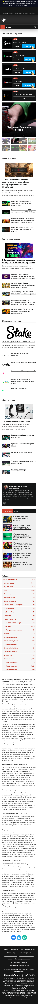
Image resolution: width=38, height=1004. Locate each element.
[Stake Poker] (7, 43)
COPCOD (27, 72)
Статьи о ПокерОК (19, 651)
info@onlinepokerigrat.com (21, 5)
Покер (19, 590)
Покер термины (20, 666)
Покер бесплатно (19, 619)
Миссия (10, 959)
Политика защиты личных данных (19, 965)
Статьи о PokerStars (19, 648)
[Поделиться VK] (13, 937)
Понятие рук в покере (18, 470)
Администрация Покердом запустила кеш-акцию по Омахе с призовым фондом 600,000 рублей (23, 276)
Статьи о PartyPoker (19, 641)
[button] (15, 136)
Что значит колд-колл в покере (16, 421)
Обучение (19, 615)
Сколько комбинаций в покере (21, 452)
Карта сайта (14, 949)
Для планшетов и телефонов (19, 605)
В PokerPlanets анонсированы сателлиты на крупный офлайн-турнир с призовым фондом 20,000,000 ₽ (16, 183)
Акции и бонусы (13, 13)
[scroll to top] (19, 1002)
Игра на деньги (19, 608)
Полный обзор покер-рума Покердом (20, 354)
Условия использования (26, 956)
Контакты (6, 949)
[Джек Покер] (7, 82)
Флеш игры (19, 655)
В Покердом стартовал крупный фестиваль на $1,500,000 (20, 518)
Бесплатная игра (19, 594)
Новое (16, 511)
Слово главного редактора (19, 962)
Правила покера (20, 669)
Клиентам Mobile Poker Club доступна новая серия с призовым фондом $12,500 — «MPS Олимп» (23, 302)
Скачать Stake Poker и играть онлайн (18, 342)
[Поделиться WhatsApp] (24, 937)
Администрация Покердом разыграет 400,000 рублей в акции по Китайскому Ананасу (23, 285)
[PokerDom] (7, 56)
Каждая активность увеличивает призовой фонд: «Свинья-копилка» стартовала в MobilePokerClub (23, 220)
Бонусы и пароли (19, 597)
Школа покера (19, 659)
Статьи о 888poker (19, 637)
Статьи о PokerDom (19, 644)
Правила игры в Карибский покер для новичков (22, 436)
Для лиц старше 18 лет (27, 949)
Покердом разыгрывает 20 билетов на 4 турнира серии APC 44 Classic (23, 211)
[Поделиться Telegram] (19, 937)
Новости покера (19, 583)
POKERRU (27, 46)
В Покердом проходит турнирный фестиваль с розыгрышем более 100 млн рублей (22, 536)
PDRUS (28, 59)
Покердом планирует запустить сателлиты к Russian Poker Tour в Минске (22, 229)
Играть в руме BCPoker (19, 388)
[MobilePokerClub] (7, 95)
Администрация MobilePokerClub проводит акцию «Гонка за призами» (23, 293)
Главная (5, 13)
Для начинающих (19, 601)
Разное (19, 633)
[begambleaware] (12, 975)
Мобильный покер (30, 13)
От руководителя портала (22, 959)
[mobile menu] (3, 27)
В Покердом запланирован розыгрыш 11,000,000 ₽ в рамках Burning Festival (18, 261)
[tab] (7, 511)
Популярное (7, 511)
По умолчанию (19, 586)
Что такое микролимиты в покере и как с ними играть (23, 462)
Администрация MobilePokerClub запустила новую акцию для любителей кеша (22, 311)
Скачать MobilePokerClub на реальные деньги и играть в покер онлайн (22, 381)
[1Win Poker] (7, 69)
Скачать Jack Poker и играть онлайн (23, 371)
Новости (21, 13)
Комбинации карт (20, 662)
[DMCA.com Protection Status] (19, 971)
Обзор (17, 46)
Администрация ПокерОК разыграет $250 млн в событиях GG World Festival (22, 527)
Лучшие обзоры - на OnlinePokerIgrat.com (19, 953)
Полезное (19, 626)
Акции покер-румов (19, 579)
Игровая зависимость (10, 956)
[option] (19, 119)
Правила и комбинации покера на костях (22, 445)
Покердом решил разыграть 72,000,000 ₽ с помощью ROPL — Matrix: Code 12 (22, 203)
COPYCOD (27, 85)
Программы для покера (20, 630)
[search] (35, 26)
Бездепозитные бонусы (20, 623)
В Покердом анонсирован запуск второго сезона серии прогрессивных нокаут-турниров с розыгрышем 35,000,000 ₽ (22, 546)
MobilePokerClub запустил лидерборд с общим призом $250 (22, 564)
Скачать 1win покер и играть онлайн (23, 362)
